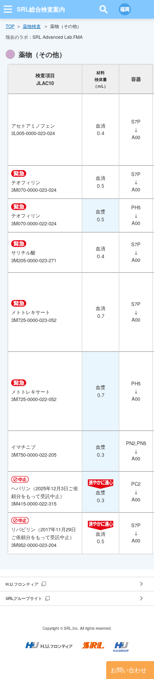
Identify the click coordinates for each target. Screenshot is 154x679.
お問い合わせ (129, 670)
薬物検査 (32, 26)
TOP (10, 26)
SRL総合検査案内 (41, 9)
